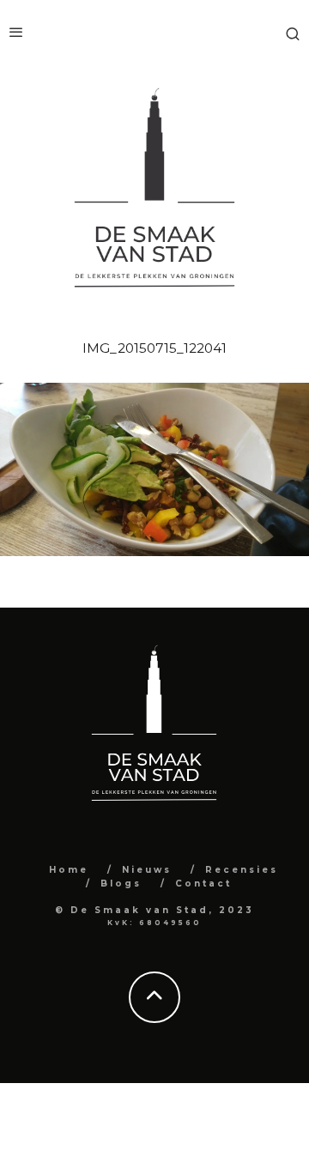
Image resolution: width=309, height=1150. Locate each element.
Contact (203, 883)
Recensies (241, 869)
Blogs (121, 883)
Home (68, 869)
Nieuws (147, 869)
